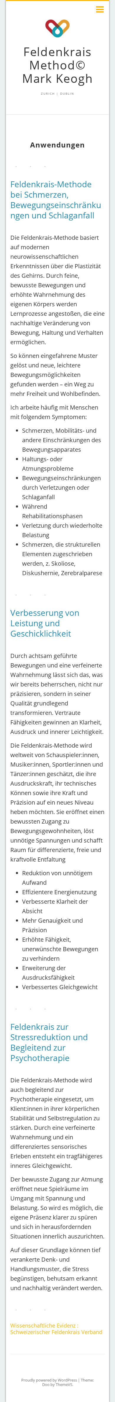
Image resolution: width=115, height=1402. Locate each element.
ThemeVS (64, 1384)
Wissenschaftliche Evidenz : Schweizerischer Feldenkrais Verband (56, 1329)
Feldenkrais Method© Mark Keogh (57, 64)
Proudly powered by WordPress (49, 1380)
